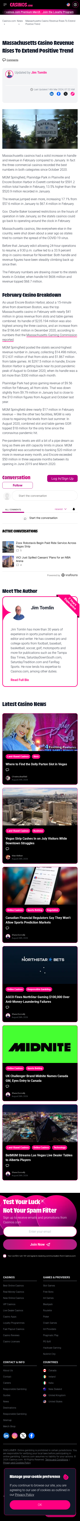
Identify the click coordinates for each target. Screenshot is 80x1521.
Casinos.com (9, 21)
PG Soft (47, 1341)
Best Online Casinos (13, 1285)
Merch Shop (9, 1426)
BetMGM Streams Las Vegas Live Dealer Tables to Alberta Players (39, 1157)
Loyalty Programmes (13, 1323)
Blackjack (48, 1304)
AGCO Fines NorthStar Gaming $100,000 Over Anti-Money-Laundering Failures (38, 999)
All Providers (49, 1329)
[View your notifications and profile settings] (74, 509)
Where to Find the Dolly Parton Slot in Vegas (36, 764)
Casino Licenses (11, 1341)
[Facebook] (59, 94)
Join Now (37, 1244)
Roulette (47, 1310)
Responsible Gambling (15, 1389)
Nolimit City (49, 1354)
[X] (23, 1436)
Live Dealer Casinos (13, 1310)
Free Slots (48, 1292)
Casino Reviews (11, 1335)
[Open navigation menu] (5, 5)
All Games (48, 1298)
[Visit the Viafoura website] (69, 575)
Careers (7, 1383)
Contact (7, 1376)
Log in (56, 478)
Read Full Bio (20, 680)
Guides (6, 1395)
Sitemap (7, 1420)
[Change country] (68, 5)
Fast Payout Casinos (13, 1329)
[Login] (75, 5)
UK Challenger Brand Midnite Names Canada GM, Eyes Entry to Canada (37, 1078)
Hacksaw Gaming (52, 1347)
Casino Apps (9, 1316)
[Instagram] (15, 1436)
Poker (46, 1316)
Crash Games (50, 1323)
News (20, 21)
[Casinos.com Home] (21, 5)
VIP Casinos (9, 1304)
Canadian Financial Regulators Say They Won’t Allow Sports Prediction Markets (38, 920)
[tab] (13, 509)
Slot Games (49, 1285)
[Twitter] (66, 94)
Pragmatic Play (50, 1335)
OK (40, 1505)
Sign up (68, 478)
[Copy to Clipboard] (73, 94)
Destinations (9, 1407)
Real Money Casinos (13, 1292)
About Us (8, 1370)
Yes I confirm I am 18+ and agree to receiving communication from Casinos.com (42, 1256)
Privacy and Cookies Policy (17, 1462)
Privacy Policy (24, 1495)
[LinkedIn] (52, 94)
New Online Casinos (13, 1298)
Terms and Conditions (56, 1459)
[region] (40, 527)
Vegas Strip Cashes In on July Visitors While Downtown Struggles (36, 841)
